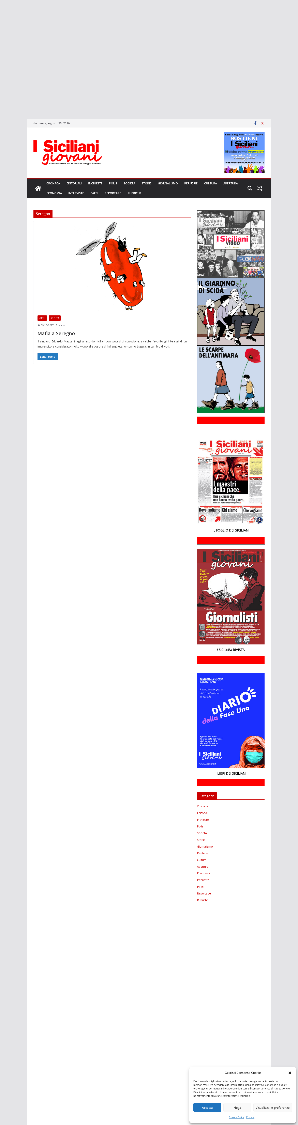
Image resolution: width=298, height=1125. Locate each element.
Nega (237, 1108)
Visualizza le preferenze (273, 1108)
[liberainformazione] (0, 51)
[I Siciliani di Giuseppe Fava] (0, 98)
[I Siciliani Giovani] (38, 188)
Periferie (191, 183)
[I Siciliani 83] (0, 104)
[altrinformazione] (0, 110)
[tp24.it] (0, 81)
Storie (146, 183)
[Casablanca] (0, 22)
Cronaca (53, 183)
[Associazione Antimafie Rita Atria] (0, 63)
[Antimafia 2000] (0, 5)
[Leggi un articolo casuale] (260, 188)
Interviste (76, 193)
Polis (113, 183)
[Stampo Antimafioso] (0, 69)
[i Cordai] (0, 40)
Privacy (250, 1117)
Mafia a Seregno (56, 333)
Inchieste (95, 183)
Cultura (210, 183)
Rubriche (134, 193)
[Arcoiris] (0, 11)
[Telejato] (0, 75)
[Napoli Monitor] (0, 57)
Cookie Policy (236, 1117)
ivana (62, 325)
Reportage (113, 193)
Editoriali (74, 183)
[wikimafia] (0, 86)
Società (129, 183)
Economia (54, 193)
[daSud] (0, 28)
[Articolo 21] (0, 16)
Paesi (94, 193)
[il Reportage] (0, 46)
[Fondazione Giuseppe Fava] (0, 92)
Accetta (207, 1108)
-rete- (42, 318)
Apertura (230, 183)
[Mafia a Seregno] (112, 266)
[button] (290, 1073)
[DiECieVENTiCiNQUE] (0, 34)
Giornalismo (168, 183)
